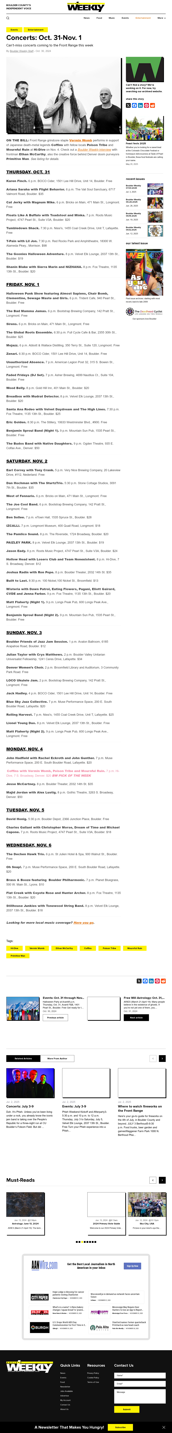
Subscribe (120, 1427)
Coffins (88, 948)
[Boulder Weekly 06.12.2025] (155, 230)
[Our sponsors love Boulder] (144, 311)
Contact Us (65, 1405)
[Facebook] (134, 105)
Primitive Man (18, 955)
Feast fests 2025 (136, 143)
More (160, 18)
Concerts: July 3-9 (20, 1106)
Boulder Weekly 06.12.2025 (133, 228)
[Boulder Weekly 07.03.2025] (155, 189)
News (87, 18)
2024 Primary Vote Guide (65, 1223)
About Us (64, 1409)
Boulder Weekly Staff (21, 51)
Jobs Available (66, 1391)
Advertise (64, 1395)
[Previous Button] (152, 1180)
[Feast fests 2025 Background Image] (144, 127)
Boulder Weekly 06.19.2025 (133, 214)
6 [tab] (90, 1242)
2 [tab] (79, 1242)
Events (125, 18)
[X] (128, 105)
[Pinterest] (146, 105)
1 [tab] (77, 1242)
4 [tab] (85, 1242)
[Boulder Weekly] (86, 7)
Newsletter (65, 1386)
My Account (65, 1400)
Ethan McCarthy (64, 948)
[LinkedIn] (140, 105)
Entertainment (143, 18)
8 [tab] (95, 1242)
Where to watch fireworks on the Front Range (140, 1108)
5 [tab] (87, 1242)
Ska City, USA (106, 1223)
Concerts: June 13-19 (147, 1223)
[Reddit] (152, 105)
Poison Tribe (109, 948)
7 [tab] (93, 1242)
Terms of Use (93, 1382)
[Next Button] (162, 1180)
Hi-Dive (14, 948)
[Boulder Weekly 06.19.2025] (155, 217)
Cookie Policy (93, 1377)
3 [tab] (82, 1242)
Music (112, 18)
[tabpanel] (25, 1213)
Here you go (83, 922)
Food (99, 18)
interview (94, 149)
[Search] (7, 18)
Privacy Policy (93, 1373)
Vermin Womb (80, 140)
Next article (136, 1017)
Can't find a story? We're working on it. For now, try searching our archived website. (144, 88)
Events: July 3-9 (74, 1106)
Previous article (55, 1017)
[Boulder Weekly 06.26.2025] (155, 203)
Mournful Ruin (134, 948)
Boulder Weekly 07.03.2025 (133, 186)
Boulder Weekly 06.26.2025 (133, 200)
